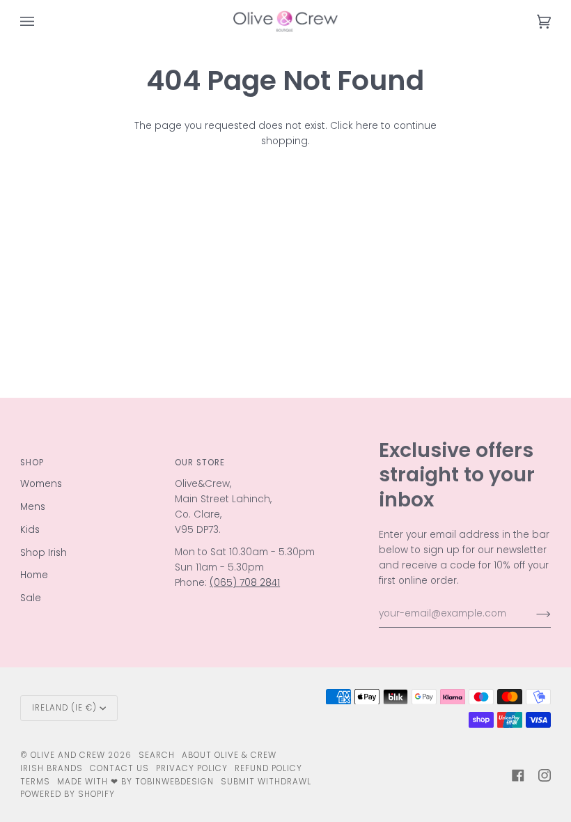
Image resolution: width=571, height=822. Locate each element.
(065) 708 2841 (245, 582)
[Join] (532, 614)
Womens (41, 483)
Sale (30, 598)
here (367, 125)
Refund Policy (268, 768)
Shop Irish (43, 552)
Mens (32, 506)
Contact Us (119, 768)
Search (157, 755)
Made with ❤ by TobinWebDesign (135, 781)
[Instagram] (544, 775)
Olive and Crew (68, 755)
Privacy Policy (192, 768)
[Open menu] (41, 21)
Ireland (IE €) (64, 707)
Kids (30, 529)
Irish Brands (51, 768)
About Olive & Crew (229, 755)
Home (34, 575)
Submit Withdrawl (266, 781)
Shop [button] (32, 462)
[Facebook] (518, 775)
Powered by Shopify (67, 794)
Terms (35, 781)
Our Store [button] (200, 462)
